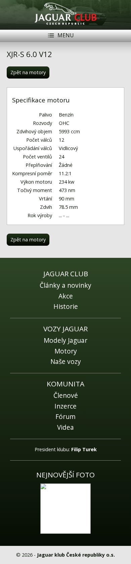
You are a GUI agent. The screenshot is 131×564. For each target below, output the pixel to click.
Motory (65, 351)
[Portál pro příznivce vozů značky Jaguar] (65, 25)
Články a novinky (65, 285)
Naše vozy (65, 361)
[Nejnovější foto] (65, 508)
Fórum (65, 416)
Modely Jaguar (65, 340)
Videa (65, 427)
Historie (65, 306)
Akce (65, 295)
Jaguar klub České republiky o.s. (76, 555)
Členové (65, 395)
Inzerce (65, 406)
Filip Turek (84, 449)
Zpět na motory (28, 72)
